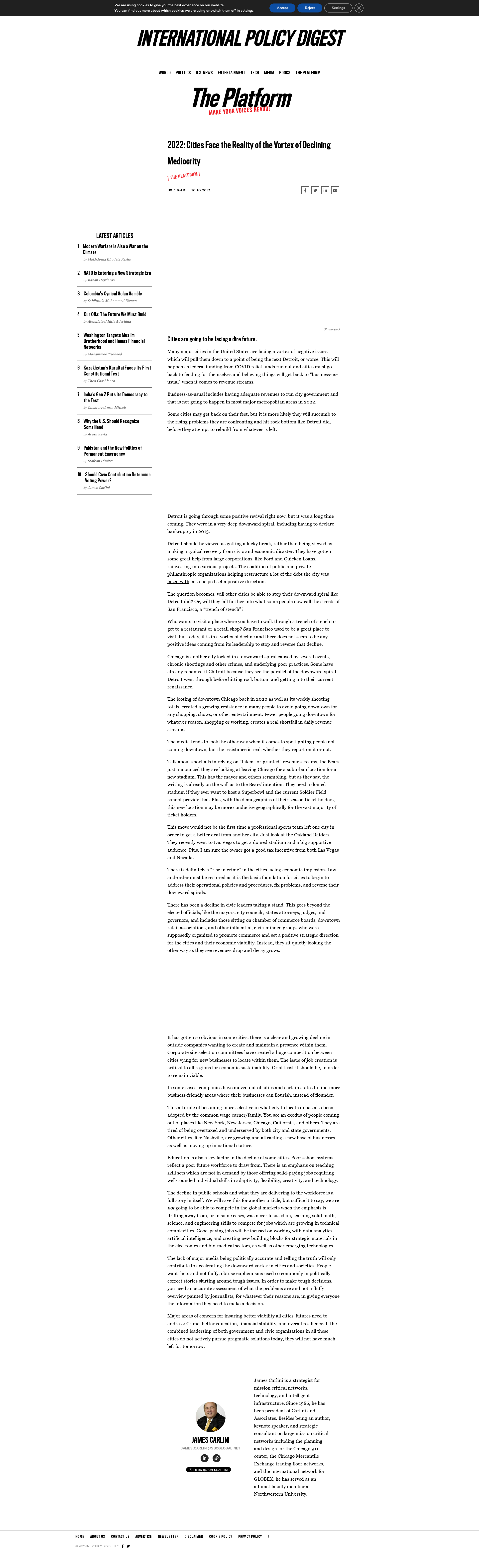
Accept (282, 7)
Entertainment (231, 73)
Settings (338, 7)
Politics (183, 73)
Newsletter (168, 1537)
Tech (254, 73)
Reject (310, 7)
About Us (97, 1537)
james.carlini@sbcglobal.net (210, 1448)
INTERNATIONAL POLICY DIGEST (240, 40)
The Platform (307, 73)
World (165, 73)
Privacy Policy (250, 1537)
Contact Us (120, 1537)
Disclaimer (194, 1537)
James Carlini (176, 190)
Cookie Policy (220, 1537)
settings (247, 10)
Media (269, 73)
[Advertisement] (114, 194)
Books (284, 73)
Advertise (143, 1537)
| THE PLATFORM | (183, 176)
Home (79, 1537)
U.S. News (204, 73)
